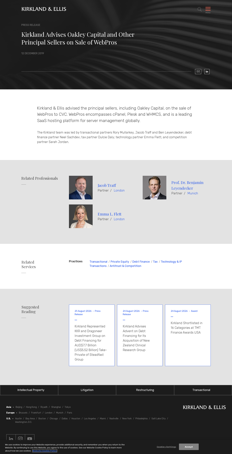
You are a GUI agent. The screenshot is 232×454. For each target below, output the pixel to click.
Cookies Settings (166, 446)
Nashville (114, 418)
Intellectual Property (30, 390)
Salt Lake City (159, 418)
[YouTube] (29, 439)
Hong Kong (31, 407)
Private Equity (119, 261)
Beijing (19, 407)
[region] (116, 447)
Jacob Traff (107, 185)
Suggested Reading (30, 309)
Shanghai (56, 407)
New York (127, 418)
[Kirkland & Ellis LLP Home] (204, 407)
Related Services (28, 264)
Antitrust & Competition (125, 266)
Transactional (98, 261)
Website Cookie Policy (45, 451)
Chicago (54, 418)
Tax (155, 261)
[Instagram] (20, 439)
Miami (103, 418)
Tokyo (68, 407)
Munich (192, 193)
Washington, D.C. (23, 422)
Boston (42, 418)
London (119, 190)
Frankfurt (36, 412)
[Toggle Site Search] (199, 9)
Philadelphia (141, 418)
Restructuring (145, 390)
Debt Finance (141, 261)
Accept (189, 446)
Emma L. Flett (109, 213)
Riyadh (44, 407)
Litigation (87, 390)
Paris (69, 412)
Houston (75, 418)
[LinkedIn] (206, 71)
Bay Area (30, 418)
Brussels (23, 412)
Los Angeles (90, 418)
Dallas (65, 418)
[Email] (198, 71)
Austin (18, 418)
